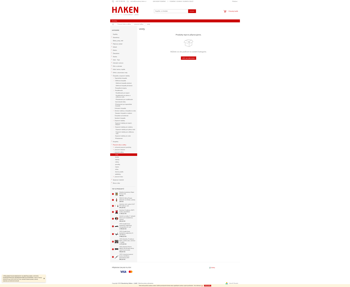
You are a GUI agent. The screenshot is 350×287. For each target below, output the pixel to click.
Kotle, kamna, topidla (119, 69)
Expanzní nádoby (120, 120)
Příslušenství (119, 138)
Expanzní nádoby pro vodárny (124, 127)
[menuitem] (114, 20)
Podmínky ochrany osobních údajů (181, 1)
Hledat (192, 11)
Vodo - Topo (116, 60)
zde (202, 285)
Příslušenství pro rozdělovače (124, 99)
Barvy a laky (116, 183)
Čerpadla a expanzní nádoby (121, 76)
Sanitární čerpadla (120, 118)
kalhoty (117, 159)
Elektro (115, 50)
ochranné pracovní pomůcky (123, 147)
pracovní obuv (119, 176)
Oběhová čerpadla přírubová (124, 85)
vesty (116, 154)
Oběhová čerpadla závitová (123, 83)
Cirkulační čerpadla (120, 108)
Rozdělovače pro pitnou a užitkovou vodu (123, 96)
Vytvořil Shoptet (233, 283)
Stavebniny (116, 37)
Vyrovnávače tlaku (120, 102)
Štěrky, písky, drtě (118, 40)
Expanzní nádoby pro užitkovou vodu (125, 132)
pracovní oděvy (119, 152)
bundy (117, 157)
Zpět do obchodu (188, 58)
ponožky (117, 164)
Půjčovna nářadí (117, 44)
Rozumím (207, 285)
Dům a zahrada (117, 66)
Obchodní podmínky (159, 1)
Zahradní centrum (118, 63)
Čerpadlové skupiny (121, 88)
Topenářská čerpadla (121, 78)
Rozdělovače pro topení (122, 93)
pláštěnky (118, 174)
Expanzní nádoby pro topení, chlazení (123, 123)
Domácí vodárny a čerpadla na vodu (125, 111)
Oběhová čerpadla (120, 80)
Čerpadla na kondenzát (121, 115)
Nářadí (115, 47)
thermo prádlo (119, 172)
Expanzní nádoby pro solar (123, 136)
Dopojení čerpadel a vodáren (123, 113)
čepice (117, 167)
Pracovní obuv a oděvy (119, 145)
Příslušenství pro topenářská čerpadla (123, 105)
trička (116, 169)
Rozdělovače (119, 90)
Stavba (115, 56)
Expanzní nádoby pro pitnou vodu (125, 129)
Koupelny (115, 141)
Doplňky (115, 34)
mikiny (117, 162)
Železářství (116, 53)
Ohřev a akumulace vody (120, 72)
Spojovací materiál (118, 180)
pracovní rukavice (120, 149)
